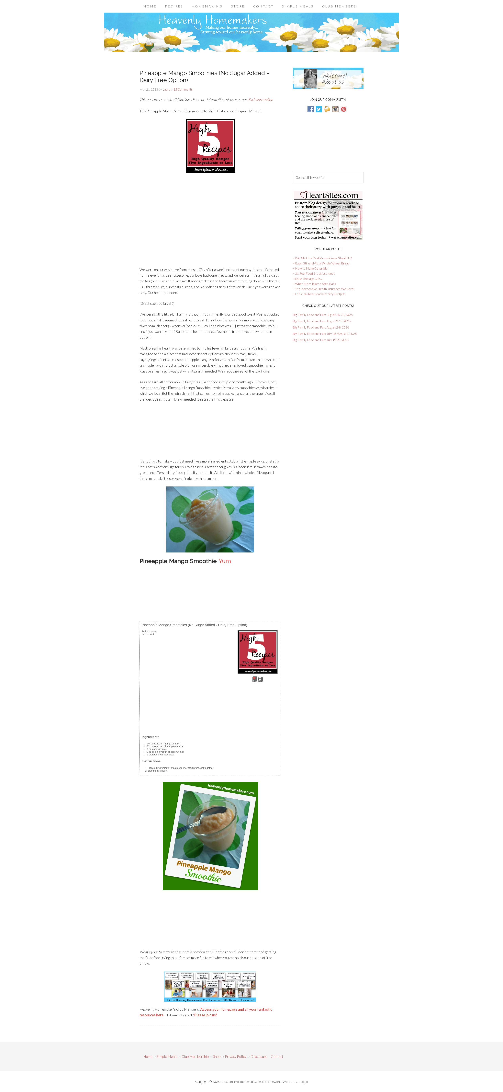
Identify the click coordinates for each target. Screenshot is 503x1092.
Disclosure (259, 1056)
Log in (304, 1081)
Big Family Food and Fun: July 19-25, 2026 (321, 340)
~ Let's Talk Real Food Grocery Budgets (319, 294)
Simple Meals (167, 1056)
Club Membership (195, 1056)
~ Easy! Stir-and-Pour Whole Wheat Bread (321, 263)
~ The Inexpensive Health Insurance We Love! (323, 289)
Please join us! (205, 1015)
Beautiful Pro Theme (235, 1081)
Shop (217, 1056)
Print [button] (260, 681)
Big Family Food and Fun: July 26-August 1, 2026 (325, 333)
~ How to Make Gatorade (310, 268)
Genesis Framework (267, 1081)
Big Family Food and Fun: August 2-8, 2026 (321, 327)
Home (147, 1056)
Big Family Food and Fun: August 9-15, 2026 (322, 321)
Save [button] (254, 681)
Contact (277, 1056)
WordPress (290, 1081)
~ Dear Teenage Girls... (307, 278)
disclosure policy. (260, 99)
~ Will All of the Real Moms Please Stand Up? (322, 258)
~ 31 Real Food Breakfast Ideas (314, 273)
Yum (225, 561)
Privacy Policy (235, 1056)
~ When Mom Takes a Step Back (314, 283)
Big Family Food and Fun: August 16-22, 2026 (322, 315)
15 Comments (183, 89)
